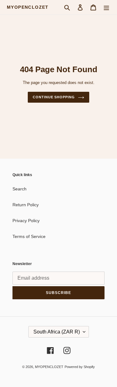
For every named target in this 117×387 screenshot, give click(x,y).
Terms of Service (29, 236)
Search (19, 188)
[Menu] (106, 7)
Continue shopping (54, 97)
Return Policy (25, 204)
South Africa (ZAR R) (56, 331)
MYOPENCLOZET (28, 7)
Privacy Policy (26, 220)
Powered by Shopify (80, 367)
